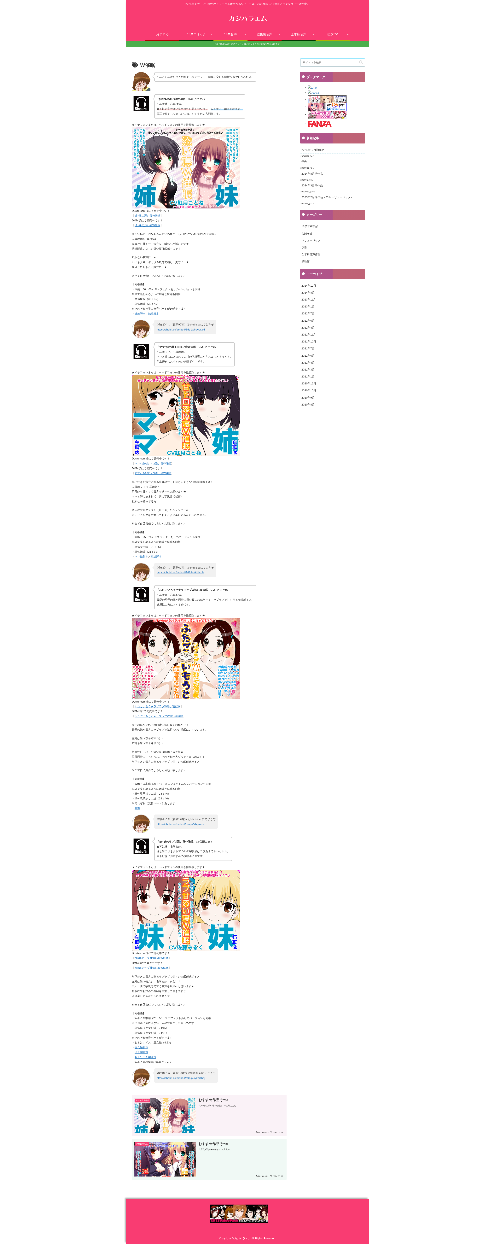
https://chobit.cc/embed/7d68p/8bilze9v (180, 572)
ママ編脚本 (141, 556)
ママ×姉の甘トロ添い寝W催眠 (153, 463)
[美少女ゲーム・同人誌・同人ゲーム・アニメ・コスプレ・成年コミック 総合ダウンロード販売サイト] (327, 114)
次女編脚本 (141, 1052)
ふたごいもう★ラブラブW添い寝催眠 (157, 706)
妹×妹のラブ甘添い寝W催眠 (151, 958)
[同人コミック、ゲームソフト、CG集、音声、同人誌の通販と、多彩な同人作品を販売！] (320, 123)
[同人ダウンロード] (327, 106)
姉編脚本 (140, 313)
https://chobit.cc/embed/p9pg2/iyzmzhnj (181, 1077)
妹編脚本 (153, 313)
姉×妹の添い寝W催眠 (147, 215)
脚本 (137, 808)
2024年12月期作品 (312, 149)
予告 (304, 161)
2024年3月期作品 (312, 185)
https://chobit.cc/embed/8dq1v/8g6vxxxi (181, 329)
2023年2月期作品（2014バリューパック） (327, 197)
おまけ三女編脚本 (145, 1057)
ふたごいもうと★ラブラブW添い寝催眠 (159, 716)
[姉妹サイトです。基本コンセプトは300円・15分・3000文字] (313, 92)
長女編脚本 (141, 1047)
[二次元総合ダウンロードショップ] (327, 99)
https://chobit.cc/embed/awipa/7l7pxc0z (181, 824)
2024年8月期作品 (312, 173)
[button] (361, 62)
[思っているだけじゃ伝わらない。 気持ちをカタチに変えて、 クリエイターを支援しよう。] (312, 87)
